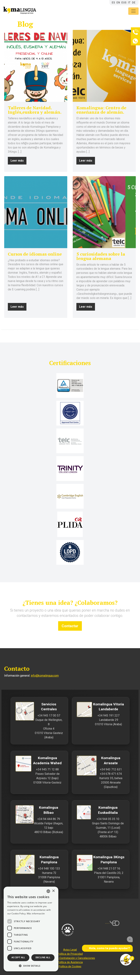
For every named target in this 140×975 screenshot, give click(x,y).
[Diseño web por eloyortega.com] (123, 923)
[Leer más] (35, 66)
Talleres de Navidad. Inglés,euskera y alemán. (34, 110)
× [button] (53, 891)
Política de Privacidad (70, 954)
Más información (36, 913)
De (133, 2)
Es (113, 2)
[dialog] (31, 929)
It (129, 2)
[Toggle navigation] (133, 11)
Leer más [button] (17, 160)
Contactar (70, 626)
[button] (31, 966)
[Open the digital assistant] (126, 960)
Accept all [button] (18, 957)
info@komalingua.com (45, 675)
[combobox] (48, 891)
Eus (124, 2)
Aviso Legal (70, 949)
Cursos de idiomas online (35, 254)
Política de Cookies (70, 966)
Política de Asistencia (70, 962)
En (118, 2)
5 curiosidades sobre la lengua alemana (100, 256)
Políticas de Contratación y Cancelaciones (70, 958)
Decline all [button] (43, 957)
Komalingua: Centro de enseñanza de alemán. (101, 110)
